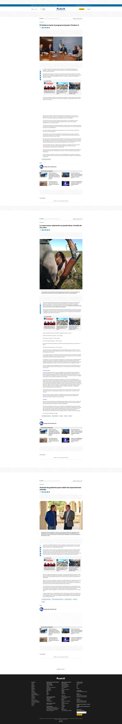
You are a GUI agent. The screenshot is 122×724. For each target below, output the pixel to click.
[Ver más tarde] (40, 27)
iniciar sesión (58, 200)
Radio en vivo (88, 5)
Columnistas (54, 5)
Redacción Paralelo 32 (50, 167)
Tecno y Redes (44, 5)
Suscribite (82, 9)
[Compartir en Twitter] (45, 27)
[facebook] (44, 27)
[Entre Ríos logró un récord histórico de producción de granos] (43, 183)
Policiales (39, 5)
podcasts (50, 5)
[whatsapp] (42, 27)
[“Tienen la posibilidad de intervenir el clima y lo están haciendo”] (65, 183)
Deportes (35, 5)
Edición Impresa (78, 5)
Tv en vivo (83, 5)
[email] (47, 27)
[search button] (32, 5)
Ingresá (88, 9)
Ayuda (66, 719)
